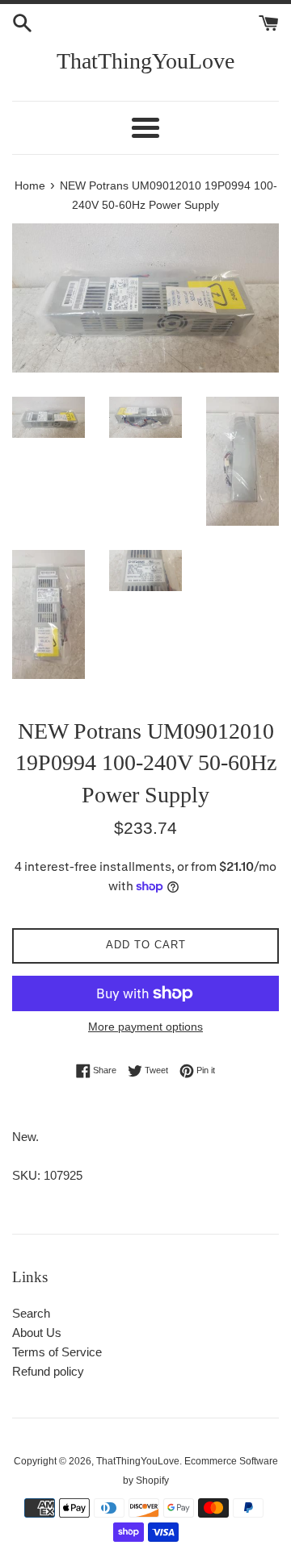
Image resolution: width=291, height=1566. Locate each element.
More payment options (145, 1026)
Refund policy (48, 1371)
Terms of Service (57, 1352)
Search (31, 1313)
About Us (36, 1332)
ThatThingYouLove (145, 60)
